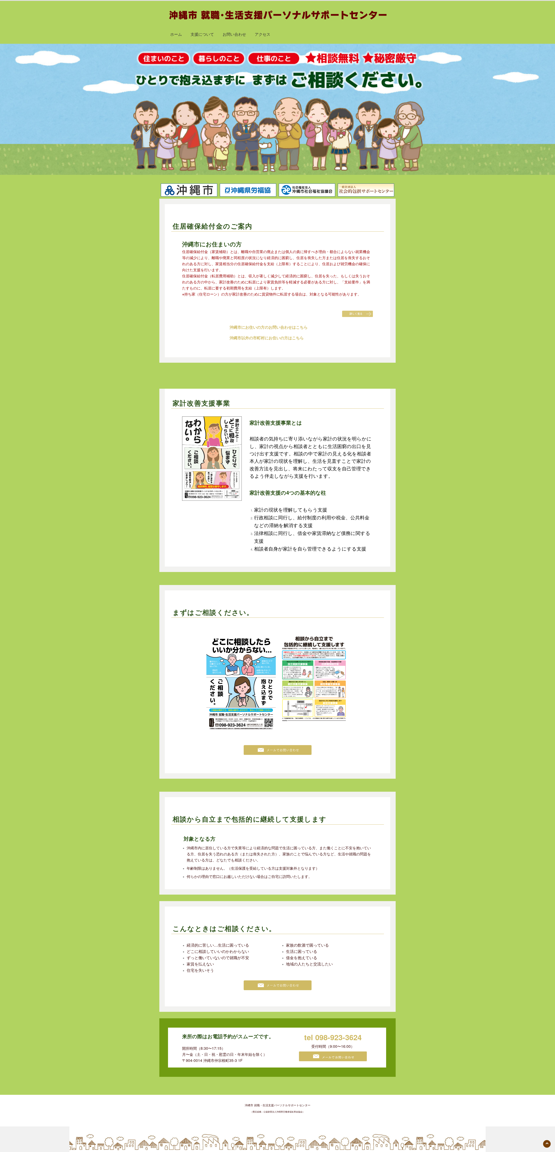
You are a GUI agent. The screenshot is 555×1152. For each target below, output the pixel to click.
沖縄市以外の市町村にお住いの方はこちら (267, 338)
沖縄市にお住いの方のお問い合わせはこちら (269, 327)
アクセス (262, 34)
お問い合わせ (234, 34)
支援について (202, 34)
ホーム (176, 34)
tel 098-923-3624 (333, 1037)
